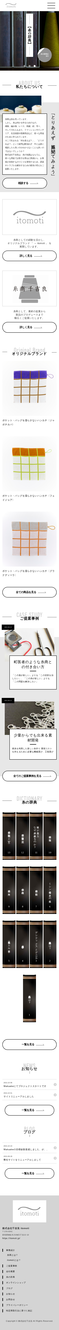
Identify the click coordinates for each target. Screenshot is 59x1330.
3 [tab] (34, 66)
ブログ (9, 1288)
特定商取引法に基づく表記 (19, 1310)
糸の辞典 (10, 1277)
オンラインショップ (16, 1282)
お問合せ (10, 1299)
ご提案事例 (11, 1266)
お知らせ (10, 1294)
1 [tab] (24, 66)
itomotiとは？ (14, 1260)
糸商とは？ (12, 1255)
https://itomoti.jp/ (11, 1238)
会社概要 (10, 1271)
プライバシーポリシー (17, 1305)
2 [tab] (29, 66)
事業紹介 (10, 1250)
